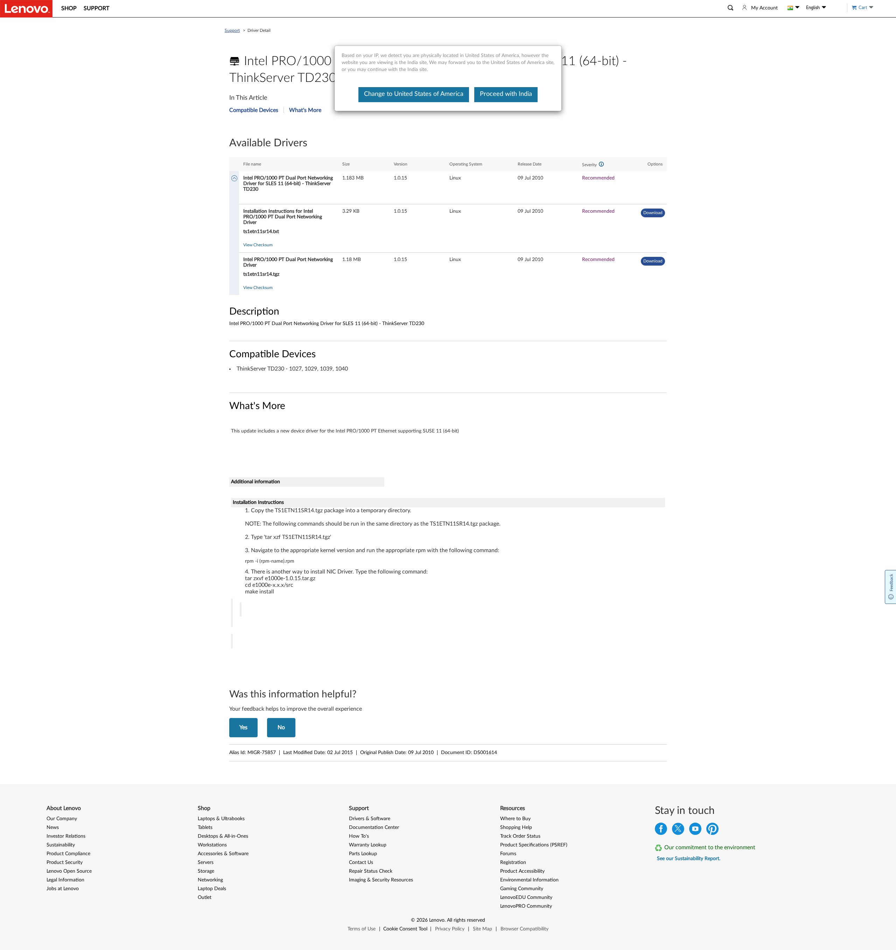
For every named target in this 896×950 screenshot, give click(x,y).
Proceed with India (506, 94)
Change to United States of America (413, 94)
